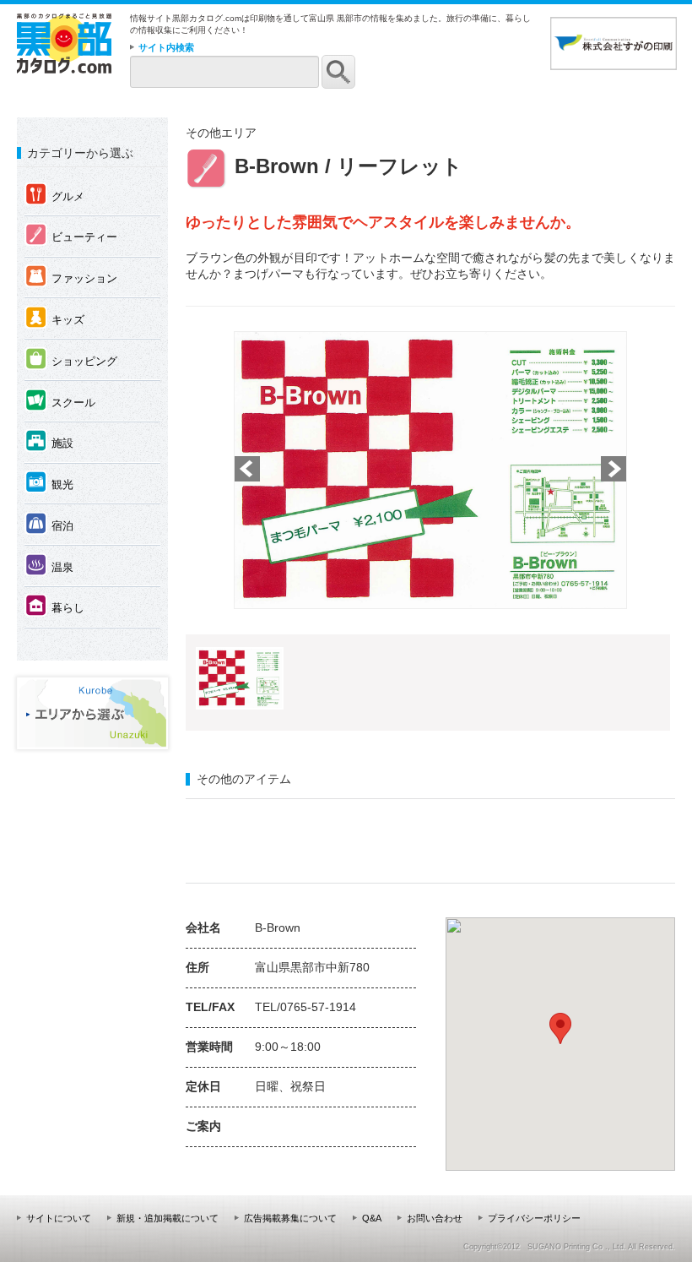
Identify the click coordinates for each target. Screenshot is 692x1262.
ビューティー (71, 235)
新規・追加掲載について (167, 1218)
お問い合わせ (434, 1218)
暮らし (54, 606)
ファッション (71, 277)
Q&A (371, 1218)
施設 (49, 441)
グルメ (54, 195)
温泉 (49, 566)
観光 (49, 483)
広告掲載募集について (290, 1218)
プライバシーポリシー (534, 1218)
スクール (60, 401)
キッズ (54, 318)
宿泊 (49, 524)
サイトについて (58, 1218)
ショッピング (71, 360)
